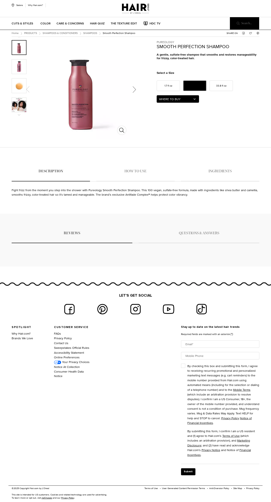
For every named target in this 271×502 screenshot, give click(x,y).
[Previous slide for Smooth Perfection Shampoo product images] (28, 89)
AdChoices (46, 497)
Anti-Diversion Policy (219, 488)
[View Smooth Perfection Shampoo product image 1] (19, 48)
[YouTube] (168, 309)
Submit (188, 471)
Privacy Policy (63, 338)
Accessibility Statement (69, 353)
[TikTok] (201, 309)
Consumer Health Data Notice (69, 373)
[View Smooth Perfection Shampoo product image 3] (19, 86)
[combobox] (178, 99)
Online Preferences (67, 357)
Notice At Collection (67, 367)
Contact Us (61, 343)
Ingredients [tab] (220, 171)
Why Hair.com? (35, 5)
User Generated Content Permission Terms (183, 488)
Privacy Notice (211, 450)
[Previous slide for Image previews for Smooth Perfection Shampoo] (19, 37)
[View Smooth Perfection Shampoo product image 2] (19, 66)
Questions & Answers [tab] (199, 233)
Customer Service (71, 327)
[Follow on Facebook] (69, 309)
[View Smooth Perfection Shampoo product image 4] (19, 105)
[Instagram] (135, 309)
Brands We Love (22, 338)
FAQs (57, 333)
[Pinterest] (102, 309)
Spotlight (21, 327)
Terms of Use (231, 436)
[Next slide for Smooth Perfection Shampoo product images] (134, 89)
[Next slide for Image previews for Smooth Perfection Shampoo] (19, 115)
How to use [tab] (135, 171)
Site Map (237, 488)
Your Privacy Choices (75, 362)
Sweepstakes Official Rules (71, 348)
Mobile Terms (241, 390)
